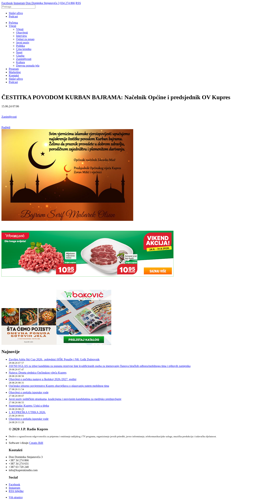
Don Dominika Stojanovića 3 (42, 3)
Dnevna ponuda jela (27, 65)
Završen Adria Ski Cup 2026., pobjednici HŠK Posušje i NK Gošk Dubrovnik (54, 359)
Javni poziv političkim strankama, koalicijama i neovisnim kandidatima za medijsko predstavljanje (65, 399)
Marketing (15, 72)
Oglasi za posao (25, 39)
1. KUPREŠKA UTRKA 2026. (27, 412)
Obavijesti (22, 32)
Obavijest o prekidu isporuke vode (28, 392)
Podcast (13, 16)
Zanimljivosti (23, 59)
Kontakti (14, 75)
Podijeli (5, 127)
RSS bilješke (16, 491)
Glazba (20, 55)
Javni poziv (22, 42)
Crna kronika (23, 49)
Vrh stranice (16, 497)
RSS (78, 3)
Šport (19, 52)
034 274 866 (67, 3)
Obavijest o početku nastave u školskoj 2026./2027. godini (42, 379)
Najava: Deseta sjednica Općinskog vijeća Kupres (37, 372)
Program (14, 68)
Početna (13, 22)
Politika (20, 45)
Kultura (20, 62)
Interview (21, 35)
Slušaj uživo (16, 13)
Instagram (19, 3)
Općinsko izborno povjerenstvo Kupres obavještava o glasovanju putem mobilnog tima (59, 385)
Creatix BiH (36, 442)
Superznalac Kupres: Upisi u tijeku (29, 405)
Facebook (7, 3)
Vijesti (12, 26)
